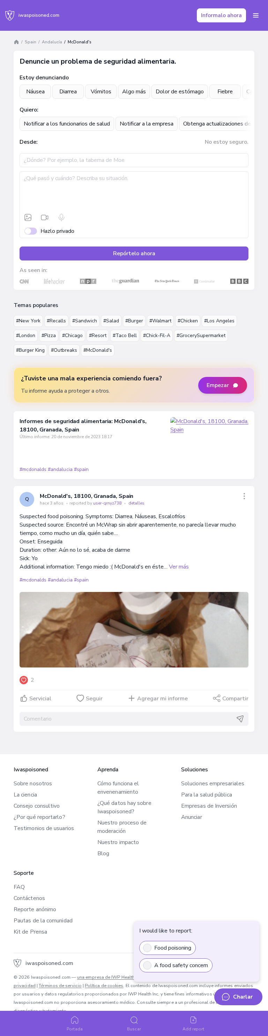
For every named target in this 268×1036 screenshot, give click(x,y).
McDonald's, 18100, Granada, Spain (86, 496)
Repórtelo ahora (134, 253)
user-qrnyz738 (107, 503)
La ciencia (25, 795)
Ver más (179, 567)
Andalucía (52, 42)
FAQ (19, 887)
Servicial (40, 698)
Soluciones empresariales (212, 783)
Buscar (134, 1029)
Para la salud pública (206, 795)
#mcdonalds (33, 469)
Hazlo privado (57, 231)
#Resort (97, 335)
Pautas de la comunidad (43, 920)
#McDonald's (97, 350)
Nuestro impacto (118, 842)
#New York (28, 320)
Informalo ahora (221, 15)
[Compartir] (244, 496)
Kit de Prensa (30, 932)
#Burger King (30, 350)
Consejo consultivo (37, 806)
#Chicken (188, 320)
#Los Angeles (219, 320)
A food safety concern (181, 965)
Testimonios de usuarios (44, 828)
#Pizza (49, 335)
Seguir (94, 698)
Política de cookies (104, 986)
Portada (75, 1029)
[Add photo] (28, 217)
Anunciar (191, 817)
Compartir (235, 698)
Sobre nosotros (33, 783)
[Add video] (44, 217)
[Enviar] (240, 719)
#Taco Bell (125, 335)
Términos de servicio (60, 986)
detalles (136, 503)
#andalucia (60, 469)
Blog (103, 853)
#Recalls (56, 320)
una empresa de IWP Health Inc (109, 977)
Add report (193, 1029)
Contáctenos (29, 898)
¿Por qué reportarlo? (39, 817)
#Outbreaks (64, 350)
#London (25, 335)
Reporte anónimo (35, 909)
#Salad (111, 320)
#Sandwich (84, 320)
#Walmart (160, 320)
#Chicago (72, 335)
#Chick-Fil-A (156, 335)
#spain (81, 469)
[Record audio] (61, 217)
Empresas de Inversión (209, 806)
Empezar (218, 385)
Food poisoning (172, 948)
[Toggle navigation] (256, 15)
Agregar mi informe (162, 698)
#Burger (134, 320)
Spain (30, 42)
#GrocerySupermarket (201, 335)
